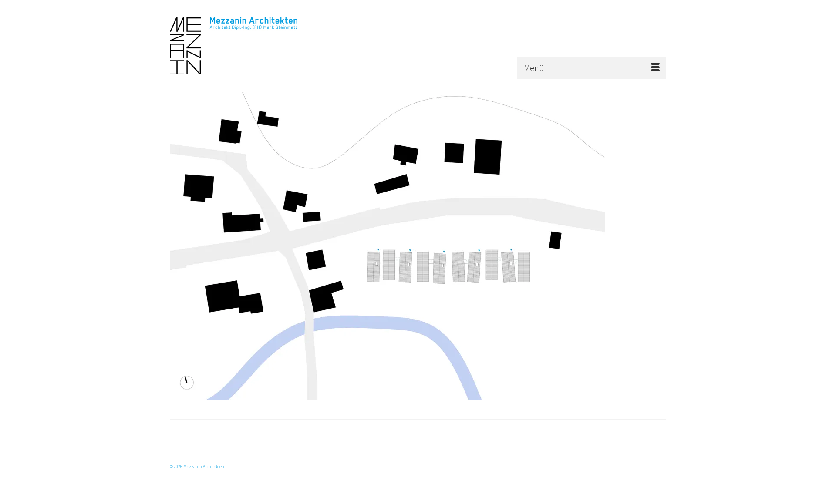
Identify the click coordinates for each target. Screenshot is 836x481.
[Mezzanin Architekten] (248, 45)
